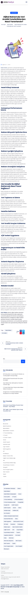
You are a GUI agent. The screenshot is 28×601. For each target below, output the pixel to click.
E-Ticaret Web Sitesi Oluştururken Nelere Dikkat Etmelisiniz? (13, 388)
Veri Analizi (4, 333)
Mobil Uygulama (7, 449)
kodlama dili (15, 510)
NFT (4, 451)
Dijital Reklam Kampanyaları (10, 494)
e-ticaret (14, 496)
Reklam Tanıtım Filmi (8, 456)
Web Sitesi (11, 538)
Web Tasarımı (7, 543)
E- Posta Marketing (7, 433)
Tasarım (18, 532)
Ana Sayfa (3, 24)
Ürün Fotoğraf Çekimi (8, 469)
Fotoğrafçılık (20, 502)
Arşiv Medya (4, 312)
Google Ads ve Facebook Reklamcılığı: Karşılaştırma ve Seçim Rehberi (12, 392)
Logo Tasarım (6, 446)
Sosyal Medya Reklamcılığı (9, 462)
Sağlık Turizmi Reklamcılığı (9, 458)
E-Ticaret (5, 435)
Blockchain (5, 423)
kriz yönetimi (7, 513)
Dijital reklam (4, 67)
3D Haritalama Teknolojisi (9, 488)
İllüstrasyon (6, 549)
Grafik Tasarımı (7, 507)
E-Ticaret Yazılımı (7, 437)
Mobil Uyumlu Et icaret (18, 521)
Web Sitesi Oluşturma (8, 540)
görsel (14, 507)
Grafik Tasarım (6, 442)
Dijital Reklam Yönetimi (8, 430)
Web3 (4, 474)
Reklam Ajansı (7, 527)
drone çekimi (7, 496)
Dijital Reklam (14, 12)
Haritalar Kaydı (6, 444)
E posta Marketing (8, 499)
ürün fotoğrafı (19, 546)
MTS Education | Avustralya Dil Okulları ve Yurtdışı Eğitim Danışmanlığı (13, 374)
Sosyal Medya (20, 529)
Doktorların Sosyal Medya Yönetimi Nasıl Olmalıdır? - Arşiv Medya (13, 405)
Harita (19, 507)
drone (19, 494)
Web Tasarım (6, 472)
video (5, 538)
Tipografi (5, 467)
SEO (4, 460)
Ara (4, 359)
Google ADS (6, 505)
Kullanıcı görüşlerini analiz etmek (11, 516)
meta (16, 518)
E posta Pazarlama (19, 499)
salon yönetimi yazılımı (17, 527)
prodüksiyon (20, 524)
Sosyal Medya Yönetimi (8, 465)
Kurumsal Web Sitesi (8, 518)
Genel (4, 439)
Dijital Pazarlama (7, 426)
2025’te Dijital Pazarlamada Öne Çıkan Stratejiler (13, 379)
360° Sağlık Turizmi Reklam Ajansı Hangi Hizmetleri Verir (13, 410)
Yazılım (4, 476)
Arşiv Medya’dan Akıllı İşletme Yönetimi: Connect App (13, 383)
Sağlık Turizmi (7, 529)
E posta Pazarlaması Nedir (9, 502)
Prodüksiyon (6, 453)
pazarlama (13, 524)
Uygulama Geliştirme (8, 535)
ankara (19, 488)
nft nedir (6, 524)
